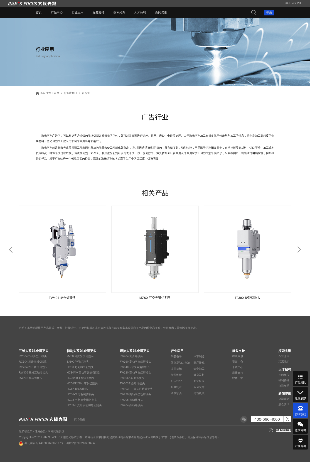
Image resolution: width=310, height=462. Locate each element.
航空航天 (199, 381)
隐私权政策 (25, 431)
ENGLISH (295, 3)
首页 (39, 12)
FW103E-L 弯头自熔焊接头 (136, 389)
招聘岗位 (283, 374)
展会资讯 (283, 404)
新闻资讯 (161, 12)
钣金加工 (199, 368)
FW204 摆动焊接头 (131, 405)
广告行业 (176, 381)
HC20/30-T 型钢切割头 (81, 378)
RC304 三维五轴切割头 (33, 361)
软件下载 (237, 378)
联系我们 (283, 361)
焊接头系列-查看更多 (135, 351)
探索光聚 (119, 12)
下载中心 (237, 367)
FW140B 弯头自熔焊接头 (135, 367)
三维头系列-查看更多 (34, 351)
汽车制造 (199, 356)
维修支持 (237, 372)
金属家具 (176, 393)
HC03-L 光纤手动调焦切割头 (84, 405)
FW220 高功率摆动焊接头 (135, 394)
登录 (269, 12)
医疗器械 (199, 362)
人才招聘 (140, 12)
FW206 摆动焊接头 (131, 399)
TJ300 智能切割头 (78, 361)
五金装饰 (199, 387)
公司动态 (283, 399)
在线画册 (237, 356)
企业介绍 (283, 356)
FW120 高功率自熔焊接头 (135, 372)
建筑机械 (199, 393)
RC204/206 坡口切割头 (33, 367)
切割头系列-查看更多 (81, 351)
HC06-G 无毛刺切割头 (80, 394)
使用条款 (40, 431)
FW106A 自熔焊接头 (132, 378)
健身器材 (199, 374)
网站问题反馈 (56, 431)
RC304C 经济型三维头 (33, 356)
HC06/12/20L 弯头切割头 (82, 383)
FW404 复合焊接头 (131, 356)
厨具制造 (176, 387)
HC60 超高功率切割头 (80, 367)
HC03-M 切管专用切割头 (82, 399)
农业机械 (176, 368)
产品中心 (57, 12)
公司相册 (283, 385)
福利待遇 (283, 380)
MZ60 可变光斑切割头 (80, 356)
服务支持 (98, 12)
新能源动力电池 (180, 362)
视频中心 (237, 361)
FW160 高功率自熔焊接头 (135, 361)
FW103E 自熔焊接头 (132, 383)
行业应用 (78, 12)
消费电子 (176, 356)
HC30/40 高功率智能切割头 (83, 372)
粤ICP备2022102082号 (80, 443)
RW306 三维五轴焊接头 (33, 372)
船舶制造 (176, 374)
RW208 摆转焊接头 (30, 378)
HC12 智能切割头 (77, 389)
